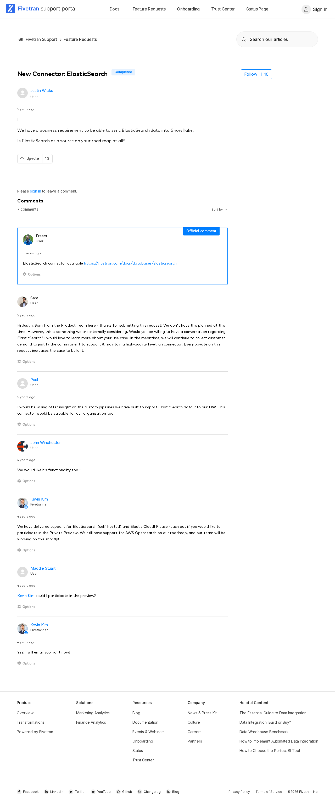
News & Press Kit (202, 713)
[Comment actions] (32, 274)
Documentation (145, 722)
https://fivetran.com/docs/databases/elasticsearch (130, 263)
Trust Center (143, 760)
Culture (194, 722)
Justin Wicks (41, 90)
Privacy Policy (239, 792)
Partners (195, 741)
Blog (136, 713)
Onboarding (142, 741)
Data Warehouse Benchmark (264, 731)
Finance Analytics (91, 722)
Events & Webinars (148, 731)
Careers (195, 731)
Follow (250, 74)
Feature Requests (80, 39)
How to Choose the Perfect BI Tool (269, 750)
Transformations (30, 722)
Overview (25, 713)
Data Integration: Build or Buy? (265, 722)
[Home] (41, 9)
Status (137, 750)
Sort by (217, 209)
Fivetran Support (41, 39)
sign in (35, 191)
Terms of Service (268, 792)
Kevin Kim (26, 595)
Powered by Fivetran (35, 731)
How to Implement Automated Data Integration (278, 741)
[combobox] (277, 39)
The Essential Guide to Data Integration (272, 713)
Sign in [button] (320, 9)
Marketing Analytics (93, 713)
